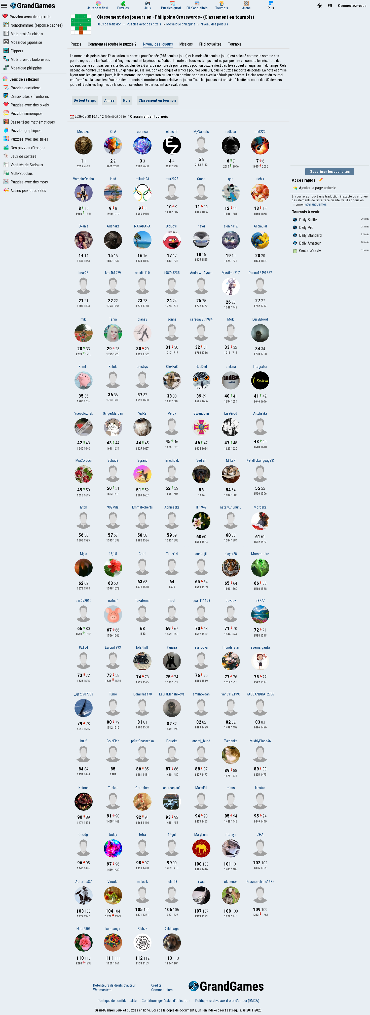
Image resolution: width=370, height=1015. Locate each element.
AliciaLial (260, 226)
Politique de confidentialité (117, 1000)
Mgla (83, 554)
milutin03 (142, 179)
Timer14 (172, 554)
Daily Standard (310, 235)
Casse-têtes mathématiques (33, 122)
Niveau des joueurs (158, 44)
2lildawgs (172, 928)
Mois (126, 100)
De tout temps (85, 100)
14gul (172, 834)
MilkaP (231, 460)
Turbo (113, 694)
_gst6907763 (83, 694)
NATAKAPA (142, 226)
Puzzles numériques (27, 113)
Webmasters (102, 990)
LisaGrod (230, 413)
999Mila (113, 507)
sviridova (201, 647)
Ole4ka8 (172, 366)
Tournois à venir (306, 212)
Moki (230, 319)
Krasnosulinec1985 (260, 881)
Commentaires (162, 990)
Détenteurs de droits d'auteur (114, 985)
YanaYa (172, 647)
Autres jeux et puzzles (28, 190)
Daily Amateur (310, 243)
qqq (230, 179)
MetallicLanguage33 (260, 460)
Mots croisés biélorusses (30, 59)
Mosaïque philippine (26, 68)
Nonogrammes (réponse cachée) (37, 25)
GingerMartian (113, 413)
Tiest (171, 600)
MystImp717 (231, 272)
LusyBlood (260, 319)
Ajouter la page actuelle (317, 187)
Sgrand (142, 460)
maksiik (142, 881)
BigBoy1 (172, 226)
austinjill (201, 554)
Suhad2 (112, 460)
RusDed (201, 366)
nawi (201, 226)
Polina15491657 (260, 272)
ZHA (260, 834)
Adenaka (113, 226)
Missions (186, 44)
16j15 (113, 554)
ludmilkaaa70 (142, 694)
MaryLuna (201, 834)
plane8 (142, 319)
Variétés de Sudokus (27, 165)
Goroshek (142, 788)
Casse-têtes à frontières (30, 96)
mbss (231, 788)
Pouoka (171, 741)
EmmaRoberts (142, 507)
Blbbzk (142, 928)
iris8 (113, 179)
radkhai (231, 131)
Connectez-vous (352, 5)
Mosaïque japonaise (26, 42)
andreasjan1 (172, 788)
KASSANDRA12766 (260, 694)
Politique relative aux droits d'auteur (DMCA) (227, 1000)
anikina (231, 366)
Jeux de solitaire (23, 156)
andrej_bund (201, 741)
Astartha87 (83, 881)
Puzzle (76, 44)
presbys (142, 366)
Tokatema (142, 600)
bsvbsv (231, 600)
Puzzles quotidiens (26, 88)
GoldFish (113, 741)
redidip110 (142, 272)
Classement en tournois (157, 100)
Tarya (113, 319)
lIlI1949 (201, 507)
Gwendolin (201, 413)
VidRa (142, 413)
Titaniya (230, 834)
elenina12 (231, 226)
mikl (83, 319)
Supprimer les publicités (330, 171)
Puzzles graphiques (26, 130)
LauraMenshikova (171, 694)
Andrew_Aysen (201, 272)
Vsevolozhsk (83, 413)
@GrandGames (316, 204)
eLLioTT (172, 131)
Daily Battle (308, 219)
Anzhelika (260, 413)
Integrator (260, 366)
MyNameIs (201, 131)
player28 (231, 554)
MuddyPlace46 (260, 741)
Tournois (234, 44)
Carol (142, 554)
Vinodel (112, 881)
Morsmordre (260, 554)
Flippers (17, 51)
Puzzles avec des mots (29, 182)
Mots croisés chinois (27, 33)
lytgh (83, 507)
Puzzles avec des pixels (30, 16)
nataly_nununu (230, 507)
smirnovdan (201, 694)
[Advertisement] (328, 87)
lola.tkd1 (142, 647)
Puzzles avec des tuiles (29, 139)
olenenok (230, 881)
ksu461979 (113, 272)
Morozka (260, 507)
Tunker (113, 788)
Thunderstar (230, 647)
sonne (171, 319)
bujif (83, 741)
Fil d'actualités (210, 44)
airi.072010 (83, 600)
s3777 (260, 600)
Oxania (83, 226)
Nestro (260, 788)
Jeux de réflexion (24, 79)
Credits (156, 985)
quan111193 (201, 600)
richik (260, 179)
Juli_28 (172, 881)
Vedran (201, 460)
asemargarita (260, 647)
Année (109, 100)
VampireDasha (83, 179)
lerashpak (172, 460)
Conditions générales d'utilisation (166, 1000)
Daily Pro (306, 227)
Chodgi (84, 834)
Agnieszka (171, 507)
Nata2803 (84, 928)
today (113, 834)
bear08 (83, 272)
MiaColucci (84, 460)
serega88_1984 (201, 319)
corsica (142, 131)
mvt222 (260, 131)
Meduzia (83, 131)
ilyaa (201, 881)
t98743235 (171, 272)
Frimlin (83, 366)
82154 (83, 647)
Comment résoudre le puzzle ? (112, 44)
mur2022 (172, 179)
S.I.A (113, 131)
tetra (142, 834)
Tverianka (230, 741)
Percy (172, 413)
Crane (201, 179)
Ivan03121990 (231, 694)
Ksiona (84, 788)
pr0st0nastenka (142, 741)
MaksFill (201, 788)
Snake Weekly (310, 251)
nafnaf (113, 600)
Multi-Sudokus (22, 173)
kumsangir (112, 928)
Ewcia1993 (113, 647)
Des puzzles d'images (28, 147)
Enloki (113, 366)
